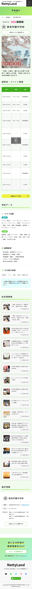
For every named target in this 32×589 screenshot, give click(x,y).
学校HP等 (16, 283)
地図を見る (25, 505)
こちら (25, 556)
